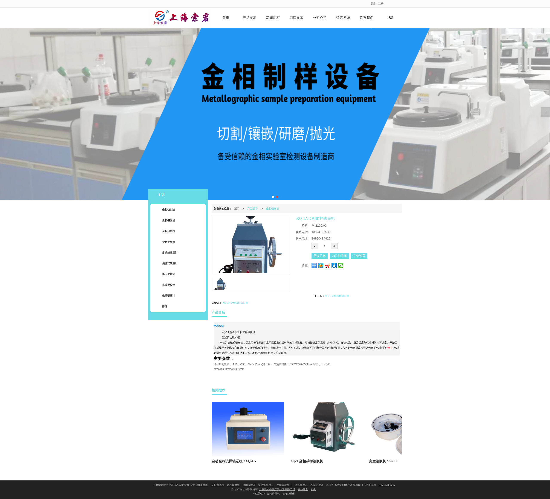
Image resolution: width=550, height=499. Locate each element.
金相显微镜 (168, 241)
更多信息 (320, 255)
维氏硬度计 (168, 295)
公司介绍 (320, 18)
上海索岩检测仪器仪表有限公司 (277, 489)
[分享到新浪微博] (327, 265)
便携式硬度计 (170, 263)
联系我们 (366, 18)
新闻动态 (273, 18)
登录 (373, 3)
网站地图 (303, 489)
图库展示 (296, 18)
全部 (161, 194)
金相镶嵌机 (272, 208)
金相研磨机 (168, 231)
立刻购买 (359, 255)
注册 (380, 3)
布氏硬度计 (168, 284)
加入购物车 (339, 255)
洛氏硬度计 (168, 274)
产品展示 (249, 18)
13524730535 (386, 485)
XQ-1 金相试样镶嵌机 (337, 296)
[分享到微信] (341, 265)
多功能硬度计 (170, 252)
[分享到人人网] (334, 265)
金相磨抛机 (273, 493)
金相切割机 (168, 209)
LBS (390, 18)
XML (313, 489)
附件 (164, 306)
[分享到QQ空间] (321, 265)
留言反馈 (343, 18)
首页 (225, 18)
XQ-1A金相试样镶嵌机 (235, 302)
